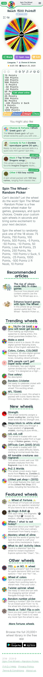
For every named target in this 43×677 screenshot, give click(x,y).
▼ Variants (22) (21, 14)
